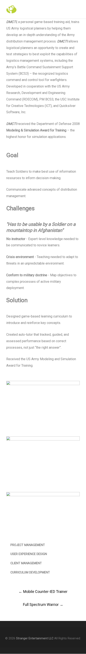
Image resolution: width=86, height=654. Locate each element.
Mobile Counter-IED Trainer (43, 591)
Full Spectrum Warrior (43, 604)
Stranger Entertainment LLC (34, 638)
